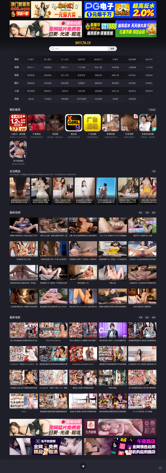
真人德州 (47, 59)
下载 (153, 171)
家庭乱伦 (47, 91)
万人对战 (64, 59)
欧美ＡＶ (64, 67)
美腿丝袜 (98, 83)
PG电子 (31, 59)
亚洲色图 (47, 83)
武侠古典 (81, 91)
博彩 (16, 59)
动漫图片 (81, 83)
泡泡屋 (115, 99)
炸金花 (115, 59)
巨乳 (147, 212)
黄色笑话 (132, 91)
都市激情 (31, 91)
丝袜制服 (115, 67)
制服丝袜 (98, 75)
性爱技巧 (149, 91)
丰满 (140, 317)
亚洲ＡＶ (31, 67)
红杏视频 (98, 99)
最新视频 (15, 212)
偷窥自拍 (31, 83)
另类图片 (149, 83)
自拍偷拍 (47, 67)
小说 (16, 90)
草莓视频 (64, 99)
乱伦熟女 (132, 75)
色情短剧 (132, 99)
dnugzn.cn (83, 43)
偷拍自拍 (47, 75)
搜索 (112, 48)
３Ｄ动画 (81, 67)
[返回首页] (160, 468)
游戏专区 (81, 59)
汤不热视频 (81, 99)
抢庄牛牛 (149, 59)
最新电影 (15, 317)
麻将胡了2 (98, 59)
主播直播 (132, 67)
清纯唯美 (115, 83)
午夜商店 (47, 99)
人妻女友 (64, 91)
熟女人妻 (98, 67)
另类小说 (115, 91)
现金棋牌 (132, 59)
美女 (140, 212)
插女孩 (31, 99)
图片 (16, 83)
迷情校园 (98, 91)
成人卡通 (64, 75)
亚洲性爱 (31, 75)
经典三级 (115, 75)
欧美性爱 (81, 75)
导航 (16, 98)
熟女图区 (132, 83)
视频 (16, 67)
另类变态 (149, 75)
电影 (16, 75)
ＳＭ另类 (149, 67)
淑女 (147, 317)
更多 (153, 212)
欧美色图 (64, 83)
